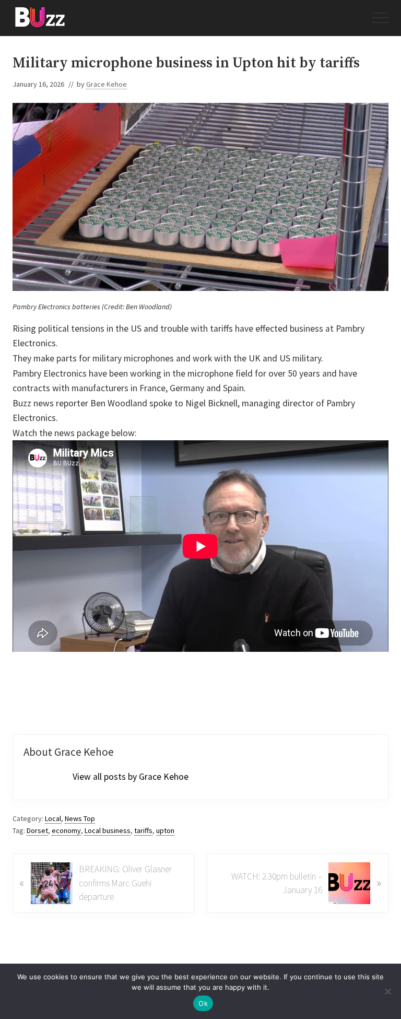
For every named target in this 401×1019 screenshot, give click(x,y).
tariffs (143, 830)
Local (53, 818)
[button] (380, 17)
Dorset (37, 830)
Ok (203, 1003)
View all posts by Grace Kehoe (130, 776)
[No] (388, 991)
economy (66, 830)
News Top (80, 818)
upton (165, 830)
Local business (108, 830)
